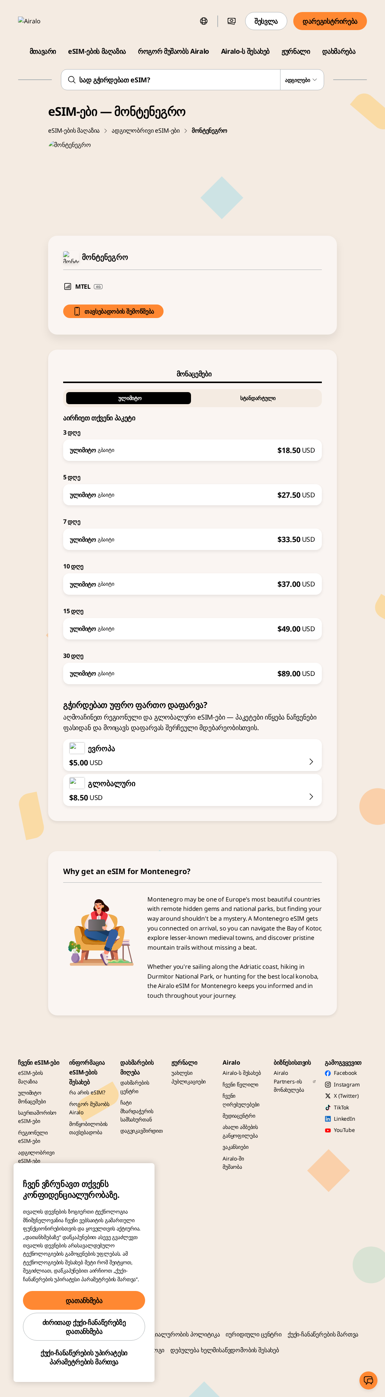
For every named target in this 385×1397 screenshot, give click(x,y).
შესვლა (266, 21)
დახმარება (339, 51)
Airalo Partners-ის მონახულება (289, 1081)
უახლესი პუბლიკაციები (188, 1077)
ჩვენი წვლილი (240, 1084)
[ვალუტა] (231, 21)
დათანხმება (84, 1300)
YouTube (344, 1129)
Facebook (345, 1072)
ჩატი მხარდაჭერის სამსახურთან (136, 1111)
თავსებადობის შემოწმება (119, 311)
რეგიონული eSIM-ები (33, 1136)
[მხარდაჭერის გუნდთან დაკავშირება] (368, 1380)
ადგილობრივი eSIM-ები (146, 130)
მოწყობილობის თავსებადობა (88, 1128)
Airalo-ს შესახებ (245, 51)
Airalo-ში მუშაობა (233, 1162)
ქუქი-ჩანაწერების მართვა (323, 1334)
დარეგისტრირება (330, 21)
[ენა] (203, 21)
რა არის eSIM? (87, 1092)
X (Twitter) (346, 1095)
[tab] (192, 374)
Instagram (347, 1084)
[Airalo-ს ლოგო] (40, 21)
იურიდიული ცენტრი (253, 1334)
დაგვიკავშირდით (141, 1130)
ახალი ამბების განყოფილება (240, 1131)
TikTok (341, 1107)
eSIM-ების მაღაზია (97, 51)
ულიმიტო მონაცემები (32, 1097)
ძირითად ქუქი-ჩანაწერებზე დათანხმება (84, 1327)
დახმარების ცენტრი (134, 1086)
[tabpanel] (192, 533)
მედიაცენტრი (239, 1115)
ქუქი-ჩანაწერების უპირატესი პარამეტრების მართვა (84, 1357)
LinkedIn (344, 1118)
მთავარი (43, 51)
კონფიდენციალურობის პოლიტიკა (171, 1334)
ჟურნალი (296, 51)
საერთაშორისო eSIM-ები (37, 1116)
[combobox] (192, 79)
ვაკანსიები (236, 1146)
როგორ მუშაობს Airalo (173, 51)
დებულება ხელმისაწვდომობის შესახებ (224, 1350)
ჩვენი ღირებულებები (241, 1100)
